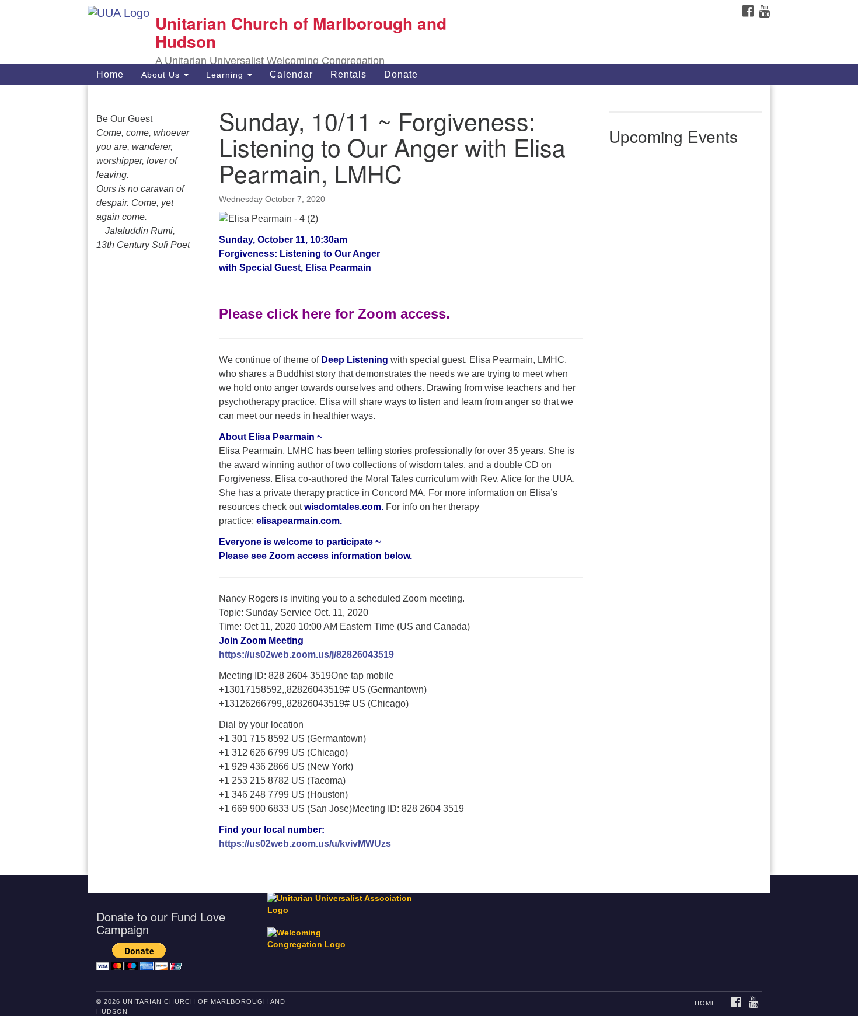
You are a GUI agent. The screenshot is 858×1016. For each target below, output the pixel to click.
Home (110, 74)
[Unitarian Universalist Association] (345, 904)
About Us (162, 74)
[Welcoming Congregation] (314, 933)
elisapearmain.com (298, 521)
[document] (429, 480)
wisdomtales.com (342, 507)
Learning (226, 74)
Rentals (348, 74)
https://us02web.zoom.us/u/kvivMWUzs (305, 844)
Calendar (291, 74)
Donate (401, 74)
